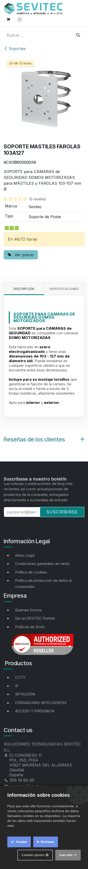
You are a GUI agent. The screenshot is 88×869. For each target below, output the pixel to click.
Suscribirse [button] (62, 511)
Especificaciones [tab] (64, 289)
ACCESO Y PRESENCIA (35, 711)
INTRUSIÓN (25, 694)
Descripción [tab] (23, 289)
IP (17, 686)
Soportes (17, 48)
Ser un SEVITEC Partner (35, 618)
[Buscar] (78, 35)
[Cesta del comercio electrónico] (8, 19)
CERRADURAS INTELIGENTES (41, 702)
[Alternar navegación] (19, 19)
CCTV (20, 677)
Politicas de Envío (30, 626)
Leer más (66, 855)
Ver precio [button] (23, 254)
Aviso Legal (24, 555)
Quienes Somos (28, 610)
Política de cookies (31, 572)
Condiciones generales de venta (42, 563)
